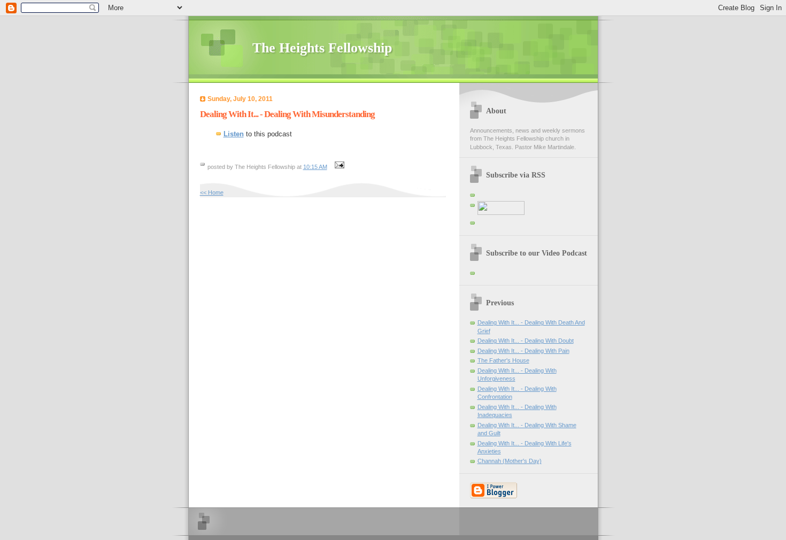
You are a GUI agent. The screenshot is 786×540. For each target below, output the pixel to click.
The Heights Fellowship (322, 48)
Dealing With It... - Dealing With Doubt (525, 340)
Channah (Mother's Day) (509, 461)
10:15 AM (315, 167)
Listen (234, 134)
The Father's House (503, 360)
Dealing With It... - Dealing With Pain (523, 351)
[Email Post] (338, 167)
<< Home (212, 192)
